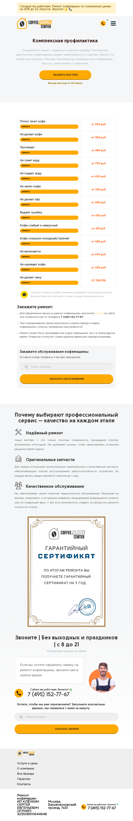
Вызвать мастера (65, 74)
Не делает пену (30, 277)
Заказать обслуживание (67, 378)
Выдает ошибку (31, 212)
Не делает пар (30, 199)
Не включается (30, 251)
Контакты (24, 784)
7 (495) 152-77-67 (72, 317)
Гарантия (23, 779)
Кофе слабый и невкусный (38, 225)
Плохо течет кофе (32, 121)
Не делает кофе (31, 134)
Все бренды (25, 774)
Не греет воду (29, 160)
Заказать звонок (67, 729)
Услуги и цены (27, 763)
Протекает (27, 147)
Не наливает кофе (32, 264)
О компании (25, 768)
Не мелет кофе (30, 186)
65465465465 (104, 23)
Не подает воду (31, 173)
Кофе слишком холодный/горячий (44, 238)
